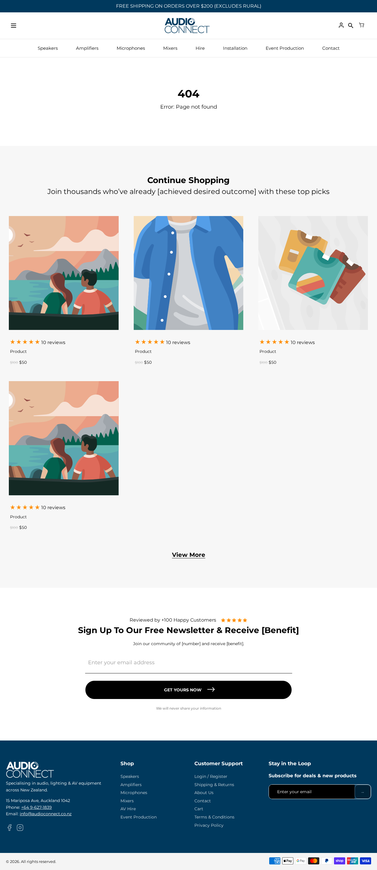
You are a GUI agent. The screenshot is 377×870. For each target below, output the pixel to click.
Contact (331, 48)
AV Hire (128, 808)
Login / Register (210, 776)
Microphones (131, 48)
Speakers (48, 48)
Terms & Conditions (214, 817)
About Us (204, 792)
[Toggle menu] (13, 26)
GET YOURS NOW (182, 690)
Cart (198, 808)
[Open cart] (361, 25)
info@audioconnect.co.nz (46, 813)
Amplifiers (87, 48)
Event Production (285, 48)
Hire (200, 48)
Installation (235, 48)
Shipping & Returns (214, 784)
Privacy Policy (209, 825)
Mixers (170, 48)
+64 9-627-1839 (36, 807)
